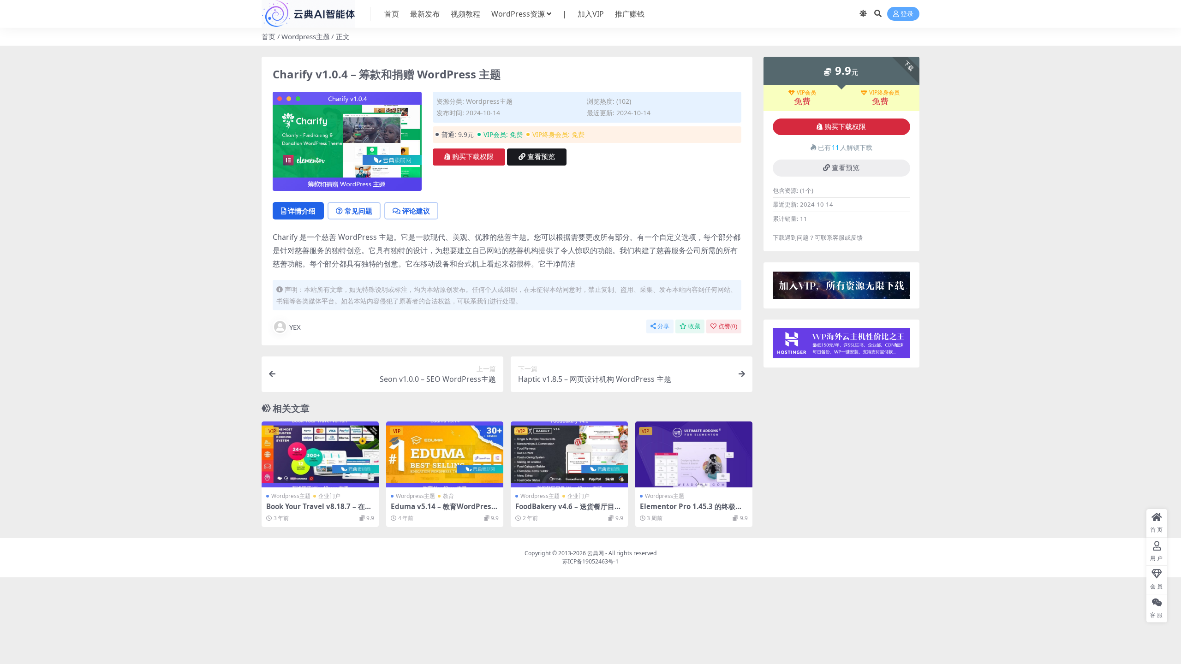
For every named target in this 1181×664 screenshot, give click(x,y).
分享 (663, 326)
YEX (295, 327)
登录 (907, 14)
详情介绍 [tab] (302, 210)
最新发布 (425, 14)
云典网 (595, 553)
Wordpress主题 (305, 36)
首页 (391, 14)
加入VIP (591, 14)
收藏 (694, 326)
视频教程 (465, 14)
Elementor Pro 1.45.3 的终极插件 (691, 510)
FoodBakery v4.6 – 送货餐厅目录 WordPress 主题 (568, 510)
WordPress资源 (518, 14)
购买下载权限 (473, 156)
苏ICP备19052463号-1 (590, 561)
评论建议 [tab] (416, 210)
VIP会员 (806, 92)
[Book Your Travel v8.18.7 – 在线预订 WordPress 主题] (320, 454)
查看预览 (541, 156)
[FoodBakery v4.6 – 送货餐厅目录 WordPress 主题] (569, 454)
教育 (448, 496)
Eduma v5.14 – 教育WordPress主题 (443, 510)
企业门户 (329, 496)
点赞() (727, 326)
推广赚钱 (629, 14)
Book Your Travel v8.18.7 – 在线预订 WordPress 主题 (319, 510)
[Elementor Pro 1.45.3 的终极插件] (693, 454)
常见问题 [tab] (358, 210)
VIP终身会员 (884, 92)
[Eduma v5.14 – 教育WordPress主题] (444, 454)
